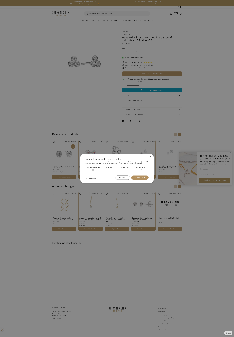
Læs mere (138, 163)
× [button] (150, 156)
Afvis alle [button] (122, 177)
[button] (90, 178)
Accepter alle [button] (140, 177)
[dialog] (117, 168)
